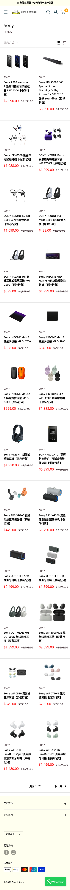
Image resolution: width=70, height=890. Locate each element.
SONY (42, 77)
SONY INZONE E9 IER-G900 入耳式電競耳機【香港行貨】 (17, 220)
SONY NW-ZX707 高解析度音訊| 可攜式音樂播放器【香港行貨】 (52, 458)
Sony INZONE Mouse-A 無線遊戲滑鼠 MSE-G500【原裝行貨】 (17, 398)
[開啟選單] (5, 12)
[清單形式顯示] (64, 42)
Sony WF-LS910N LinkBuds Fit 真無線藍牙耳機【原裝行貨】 (52, 754)
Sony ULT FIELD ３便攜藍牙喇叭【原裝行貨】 (52, 578)
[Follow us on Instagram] (13, 852)
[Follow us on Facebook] (6, 852)
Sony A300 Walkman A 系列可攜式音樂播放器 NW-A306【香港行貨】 (17, 88)
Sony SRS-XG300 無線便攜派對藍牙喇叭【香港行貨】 (52, 519)
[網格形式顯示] (58, 42)
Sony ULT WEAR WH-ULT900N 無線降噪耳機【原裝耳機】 (17, 636)
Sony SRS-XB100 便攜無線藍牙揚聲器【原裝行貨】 (17, 519)
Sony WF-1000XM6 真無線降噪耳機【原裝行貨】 (52, 636)
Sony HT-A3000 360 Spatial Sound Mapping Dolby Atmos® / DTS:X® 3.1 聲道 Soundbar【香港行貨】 (52, 92)
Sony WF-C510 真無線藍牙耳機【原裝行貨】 (17, 695)
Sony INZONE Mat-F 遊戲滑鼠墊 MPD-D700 (17, 339)
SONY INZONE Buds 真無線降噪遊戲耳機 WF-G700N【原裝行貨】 (52, 159)
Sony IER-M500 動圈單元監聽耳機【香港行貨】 (17, 157)
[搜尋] (48, 12)
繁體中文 (10, 834)
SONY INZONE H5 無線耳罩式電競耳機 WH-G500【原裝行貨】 (17, 280)
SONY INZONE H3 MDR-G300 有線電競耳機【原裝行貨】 (52, 220)
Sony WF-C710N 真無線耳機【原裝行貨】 (52, 695)
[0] (63, 12)
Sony (7, 77)
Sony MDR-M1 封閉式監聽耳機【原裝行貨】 (17, 456)
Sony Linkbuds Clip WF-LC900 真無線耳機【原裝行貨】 (52, 398)
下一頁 (58, 786)
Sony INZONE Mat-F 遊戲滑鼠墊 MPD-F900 (52, 339)
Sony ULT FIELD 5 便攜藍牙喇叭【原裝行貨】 (17, 578)
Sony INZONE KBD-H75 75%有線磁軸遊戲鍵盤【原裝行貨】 (52, 280)
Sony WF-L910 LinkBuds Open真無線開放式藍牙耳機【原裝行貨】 (17, 756)
